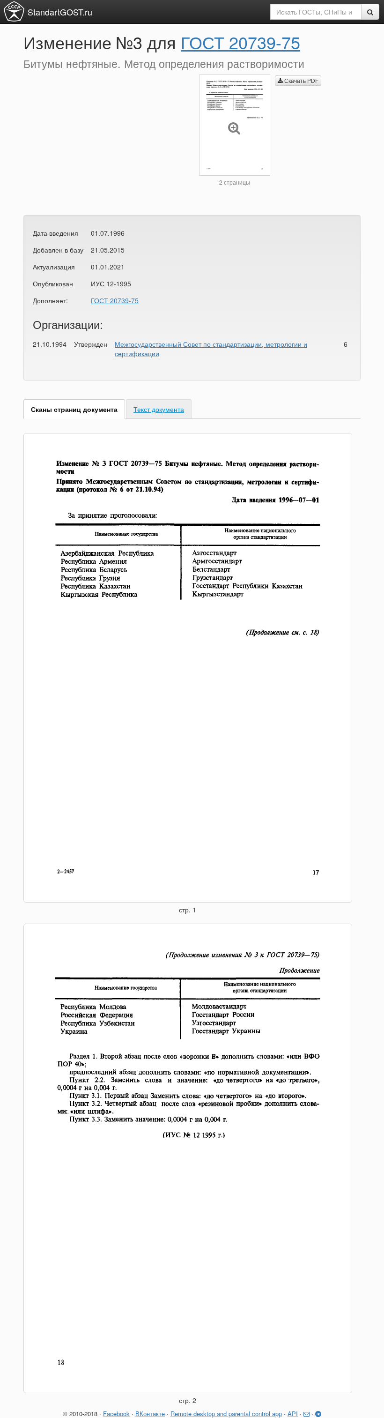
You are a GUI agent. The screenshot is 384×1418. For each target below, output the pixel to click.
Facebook (116, 1413)
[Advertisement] (104, 140)
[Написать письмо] (306, 1413)
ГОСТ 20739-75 (240, 42)
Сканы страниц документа (74, 409)
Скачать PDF (300, 80)
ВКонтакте (150, 1413)
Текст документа (158, 409)
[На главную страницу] (14, 11)
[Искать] (370, 12)
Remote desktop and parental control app (226, 1413)
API (293, 1413)
